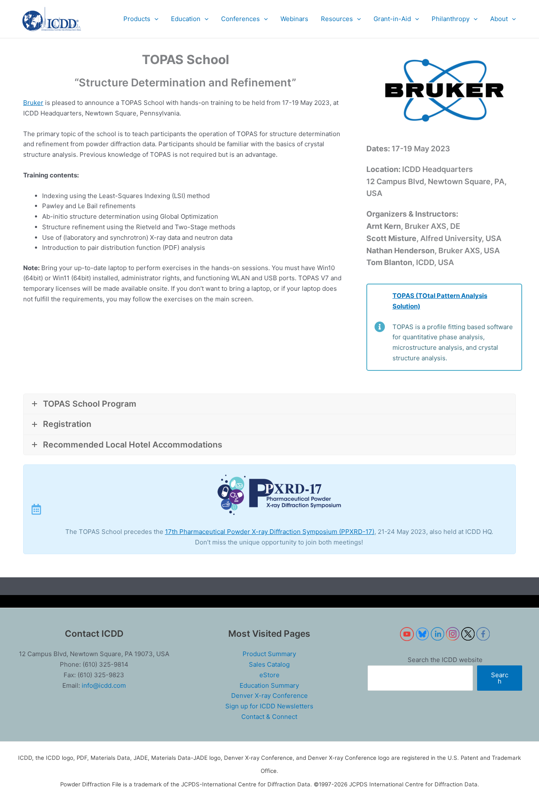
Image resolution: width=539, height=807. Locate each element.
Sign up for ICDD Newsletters (269, 706)
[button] (141, 19)
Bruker (33, 103)
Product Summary (269, 654)
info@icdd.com (104, 685)
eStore (269, 675)
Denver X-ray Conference (269, 696)
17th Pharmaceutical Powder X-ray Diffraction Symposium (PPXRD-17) (269, 532)
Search (499, 678)
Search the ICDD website (445, 660)
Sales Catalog (269, 664)
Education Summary (269, 685)
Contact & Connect (269, 717)
